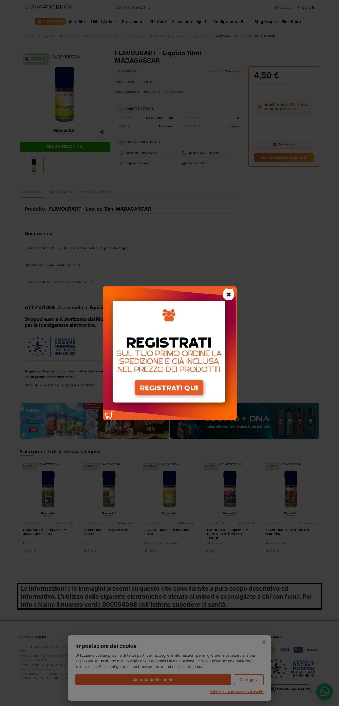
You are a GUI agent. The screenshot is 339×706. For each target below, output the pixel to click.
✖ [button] (228, 294)
